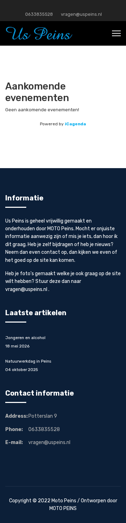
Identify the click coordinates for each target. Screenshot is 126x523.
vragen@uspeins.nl (81, 14)
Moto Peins (63, 501)
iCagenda (75, 123)
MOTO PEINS (63, 508)
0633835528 (39, 14)
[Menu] (116, 33)
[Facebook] (63, 6)
